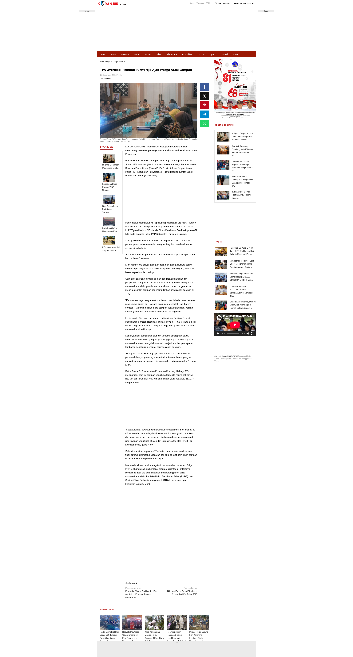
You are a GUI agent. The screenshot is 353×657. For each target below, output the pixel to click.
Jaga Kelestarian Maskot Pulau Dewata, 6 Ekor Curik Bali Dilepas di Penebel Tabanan (154, 638)
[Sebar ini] (204, 87)
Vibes (216, 361)
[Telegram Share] (204, 114)
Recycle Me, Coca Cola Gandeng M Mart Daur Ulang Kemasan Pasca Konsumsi (130, 638)
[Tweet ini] (204, 96)
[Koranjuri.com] (111, 3)
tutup (87, 11)
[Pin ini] (204, 105)
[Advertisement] (176, 29)
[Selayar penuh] (252, 333)
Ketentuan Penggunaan (242, 359)
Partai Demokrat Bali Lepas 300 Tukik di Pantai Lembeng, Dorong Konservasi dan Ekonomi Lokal (109, 638)
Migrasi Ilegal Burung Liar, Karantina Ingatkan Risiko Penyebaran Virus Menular (198, 638)
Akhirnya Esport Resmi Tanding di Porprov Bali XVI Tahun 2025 (182, 591)
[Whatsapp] (204, 123)
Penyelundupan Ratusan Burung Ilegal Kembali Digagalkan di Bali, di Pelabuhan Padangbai (177, 638)
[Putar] (218, 333)
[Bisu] (247, 333)
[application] (235, 324)
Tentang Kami (225, 359)
